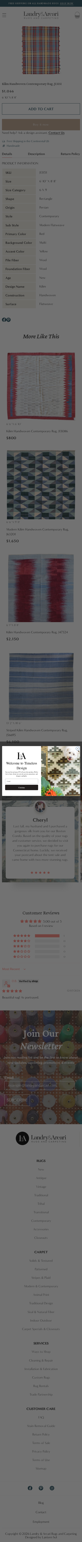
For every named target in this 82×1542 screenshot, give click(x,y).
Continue (21, 787)
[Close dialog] (77, 748)
